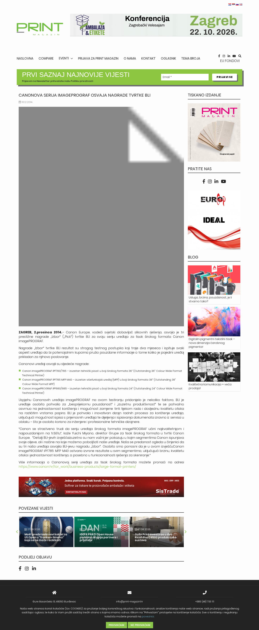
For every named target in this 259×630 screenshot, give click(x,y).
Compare (46, 58)
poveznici (148, 616)
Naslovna (25, 58)
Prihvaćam (116, 625)
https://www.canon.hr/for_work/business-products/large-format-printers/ (77, 466)
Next (185, 532)
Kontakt (148, 58)
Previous (17, 532)
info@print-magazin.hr (129, 601)
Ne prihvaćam (140, 625)
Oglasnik (168, 58)
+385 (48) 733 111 (204, 601)
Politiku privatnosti (82, 81)
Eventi (64, 58)
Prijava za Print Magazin (98, 58)
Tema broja (190, 58)
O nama (130, 58)
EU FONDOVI (230, 60)
